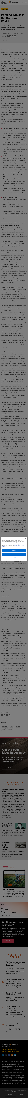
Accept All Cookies (14, 554)
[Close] (25, 538)
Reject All (14, 550)
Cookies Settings (14, 557)
